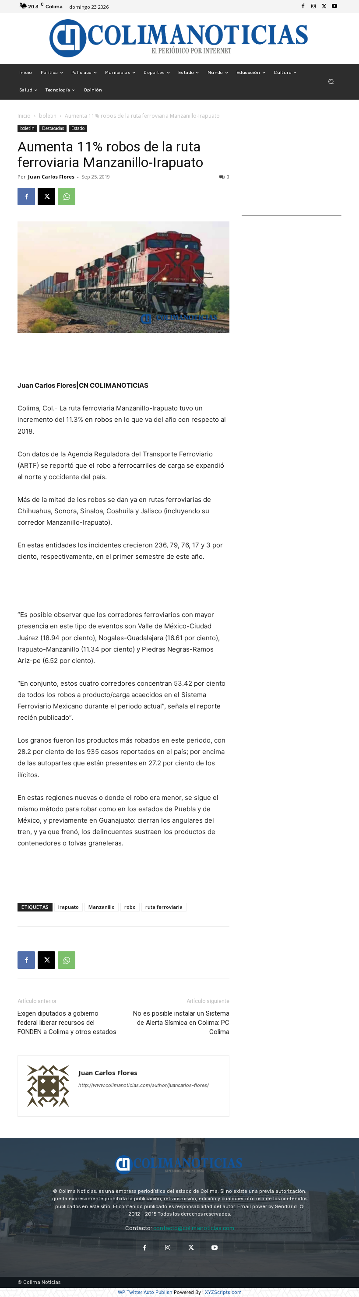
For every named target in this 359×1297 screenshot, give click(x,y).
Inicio (24, 115)
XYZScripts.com (223, 1292)
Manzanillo (101, 907)
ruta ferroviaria (164, 907)
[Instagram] (313, 6)
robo (130, 907)
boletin (47, 115)
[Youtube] (334, 6)
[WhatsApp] (66, 196)
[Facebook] (303, 6)
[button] (331, 81)
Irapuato (68, 907)
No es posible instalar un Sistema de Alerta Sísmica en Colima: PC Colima (181, 1023)
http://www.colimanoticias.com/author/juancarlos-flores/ (143, 1085)
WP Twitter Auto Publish (145, 1292)
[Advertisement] (123, 357)
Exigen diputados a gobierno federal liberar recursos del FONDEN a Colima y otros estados (67, 1023)
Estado (77, 128)
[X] (324, 6)
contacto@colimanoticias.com (193, 1228)
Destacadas (53, 128)
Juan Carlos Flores (51, 176)
